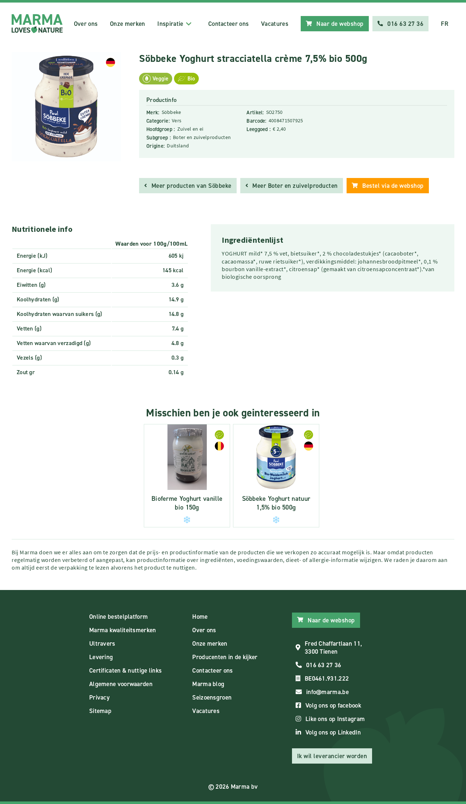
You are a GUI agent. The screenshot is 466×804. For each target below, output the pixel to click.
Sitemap (100, 711)
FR (444, 24)
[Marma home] (37, 23)
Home (200, 617)
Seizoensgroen (212, 697)
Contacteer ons (228, 24)
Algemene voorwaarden (121, 684)
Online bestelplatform (118, 617)
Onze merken (127, 24)
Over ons (86, 24)
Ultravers (102, 643)
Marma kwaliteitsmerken (122, 630)
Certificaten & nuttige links (125, 670)
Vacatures (274, 24)
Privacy (99, 697)
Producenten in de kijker (224, 657)
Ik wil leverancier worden (332, 756)
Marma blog (208, 684)
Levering (101, 657)
